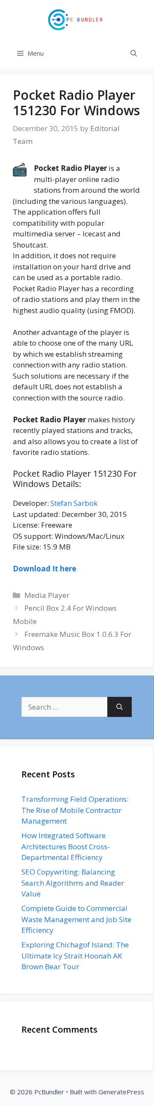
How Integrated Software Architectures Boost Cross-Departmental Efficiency (65, 846)
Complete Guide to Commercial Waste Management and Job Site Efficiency (76, 919)
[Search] (119, 707)
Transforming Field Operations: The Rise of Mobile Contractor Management (74, 810)
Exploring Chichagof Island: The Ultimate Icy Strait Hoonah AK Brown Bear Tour (75, 955)
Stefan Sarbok (74, 503)
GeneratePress (121, 1091)
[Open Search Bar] (133, 53)
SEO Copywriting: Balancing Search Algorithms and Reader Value (72, 883)
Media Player (46, 595)
